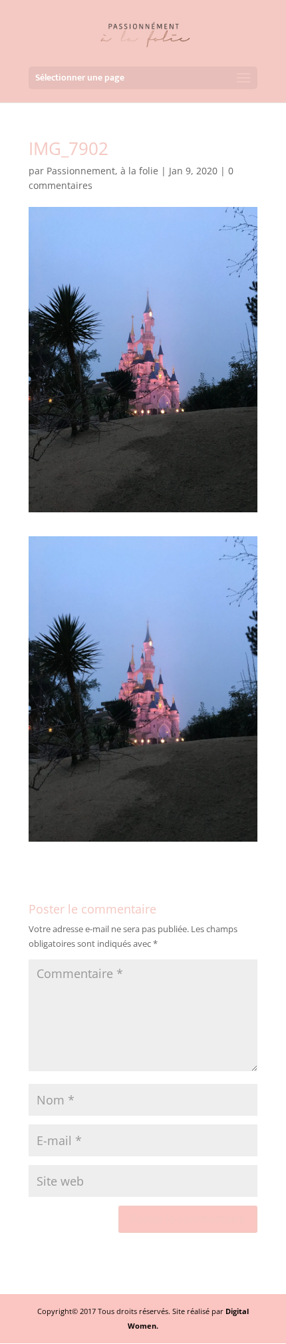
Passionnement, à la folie (102, 170)
